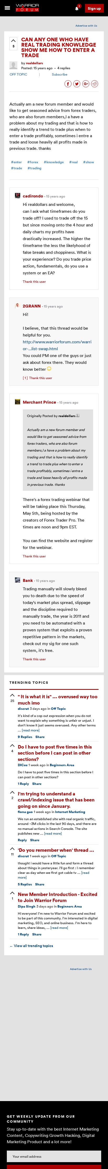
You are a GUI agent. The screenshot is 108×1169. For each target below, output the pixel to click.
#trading (34, 168)
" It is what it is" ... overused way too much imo (58, 699)
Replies (25, 736)
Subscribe (59, 74)
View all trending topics (31, 945)
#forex (32, 162)
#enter (16, 162)
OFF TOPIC (18, 74)
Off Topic (58, 708)
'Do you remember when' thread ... (56, 849)
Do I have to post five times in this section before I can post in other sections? (55, 752)
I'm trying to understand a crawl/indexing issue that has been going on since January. (56, 799)
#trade (16, 168)
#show (88, 162)
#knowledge (54, 162)
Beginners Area (62, 764)
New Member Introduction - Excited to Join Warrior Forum (57, 897)
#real (73, 162)
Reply (23, 783)
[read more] (31, 730)
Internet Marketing (70, 811)
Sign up (94, 8)
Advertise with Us (86, 25)
